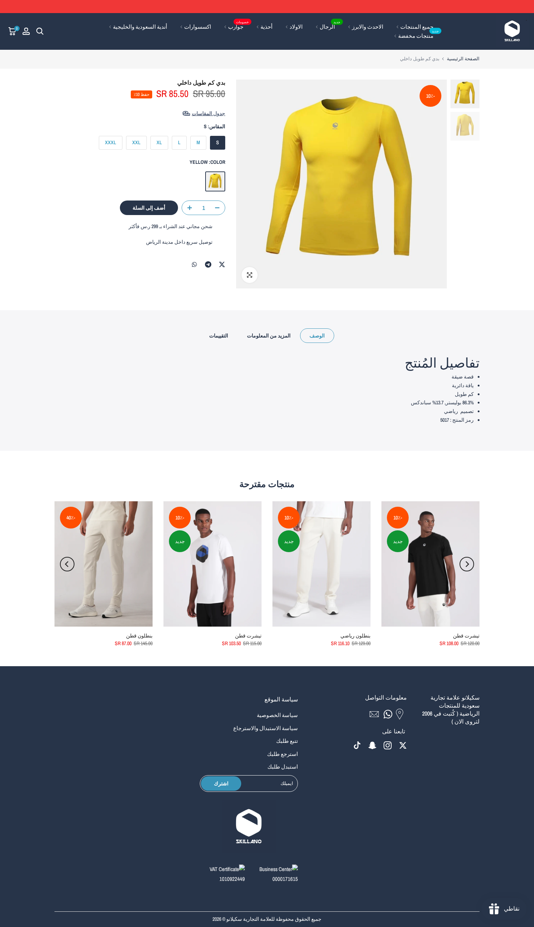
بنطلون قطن (139, 635)
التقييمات (218, 335)
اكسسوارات (197, 27)
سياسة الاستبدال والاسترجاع (265, 728)
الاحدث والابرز (367, 27)
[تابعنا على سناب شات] (372, 745)
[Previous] (467, 564)
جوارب (238, 26)
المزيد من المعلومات (269, 335)
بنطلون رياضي (355, 635)
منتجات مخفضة (418, 35)
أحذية (266, 27)
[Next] (67, 564)
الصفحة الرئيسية (463, 58)
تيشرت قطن (466, 635)
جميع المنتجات (416, 27)
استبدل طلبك (282, 766)
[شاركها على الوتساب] (194, 264)
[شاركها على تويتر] (222, 264)
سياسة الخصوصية (277, 715)
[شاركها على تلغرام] (208, 264)
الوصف (317, 335)
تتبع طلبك (287, 741)
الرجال (330, 26)
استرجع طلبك (282, 754)
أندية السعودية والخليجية (140, 27)
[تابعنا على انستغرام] (388, 745)
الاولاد (296, 27)
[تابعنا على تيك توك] (357, 745)
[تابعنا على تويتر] (403, 745)
